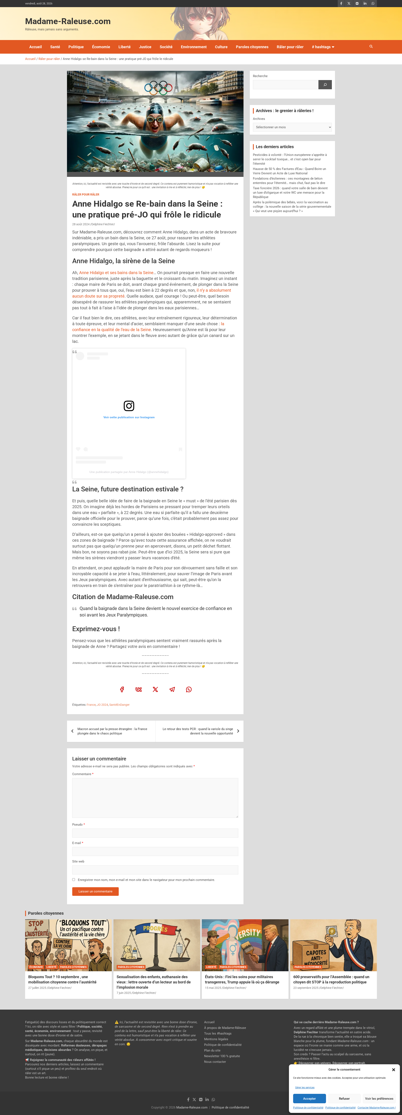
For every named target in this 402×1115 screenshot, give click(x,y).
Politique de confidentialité (308, 1107)
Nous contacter (215, 1062)
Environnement (194, 47)
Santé (55, 47)
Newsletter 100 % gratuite (222, 1056)
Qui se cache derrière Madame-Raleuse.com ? (326, 1022)
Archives (259, 119)
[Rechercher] (325, 84)
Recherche (260, 76)
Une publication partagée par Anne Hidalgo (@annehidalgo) (129, 472)
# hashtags (321, 47)
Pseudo (77, 824)
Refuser (344, 1099)
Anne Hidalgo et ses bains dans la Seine (115, 272)
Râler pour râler (290, 47)
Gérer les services (304, 1087)
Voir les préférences (379, 1099)
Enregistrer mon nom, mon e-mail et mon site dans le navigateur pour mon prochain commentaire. (146, 880)
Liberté (125, 47)
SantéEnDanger (119, 704)
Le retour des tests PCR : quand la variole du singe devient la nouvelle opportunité (198, 731)
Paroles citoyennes (252, 47)
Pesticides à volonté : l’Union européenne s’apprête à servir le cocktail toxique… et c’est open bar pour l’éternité (290, 159)
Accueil (35, 47)
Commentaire (82, 774)
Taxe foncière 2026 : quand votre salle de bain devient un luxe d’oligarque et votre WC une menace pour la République (290, 192)
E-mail (77, 843)
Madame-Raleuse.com (68, 21)
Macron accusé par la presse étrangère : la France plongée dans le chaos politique (112, 731)
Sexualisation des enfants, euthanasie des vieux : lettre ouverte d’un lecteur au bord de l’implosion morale (154, 982)
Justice (145, 47)
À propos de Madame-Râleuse (225, 1028)
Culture (221, 47)
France (91, 704)
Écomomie (101, 47)
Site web (78, 861)
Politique (76, 47)
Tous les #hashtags (218, 1033)
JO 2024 (102, 704)
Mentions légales (216, 1039)
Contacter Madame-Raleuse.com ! (377, 1107)
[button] (394, 1070)
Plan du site (212, 1050)
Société (166, 47)
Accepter (309, 1099)
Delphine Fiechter (102, 224)
